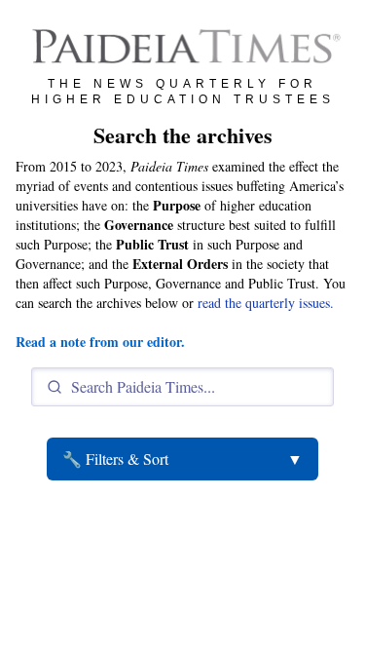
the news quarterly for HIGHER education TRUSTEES (183, 91)
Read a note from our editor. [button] (100, 341)
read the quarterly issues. (266, 302)
